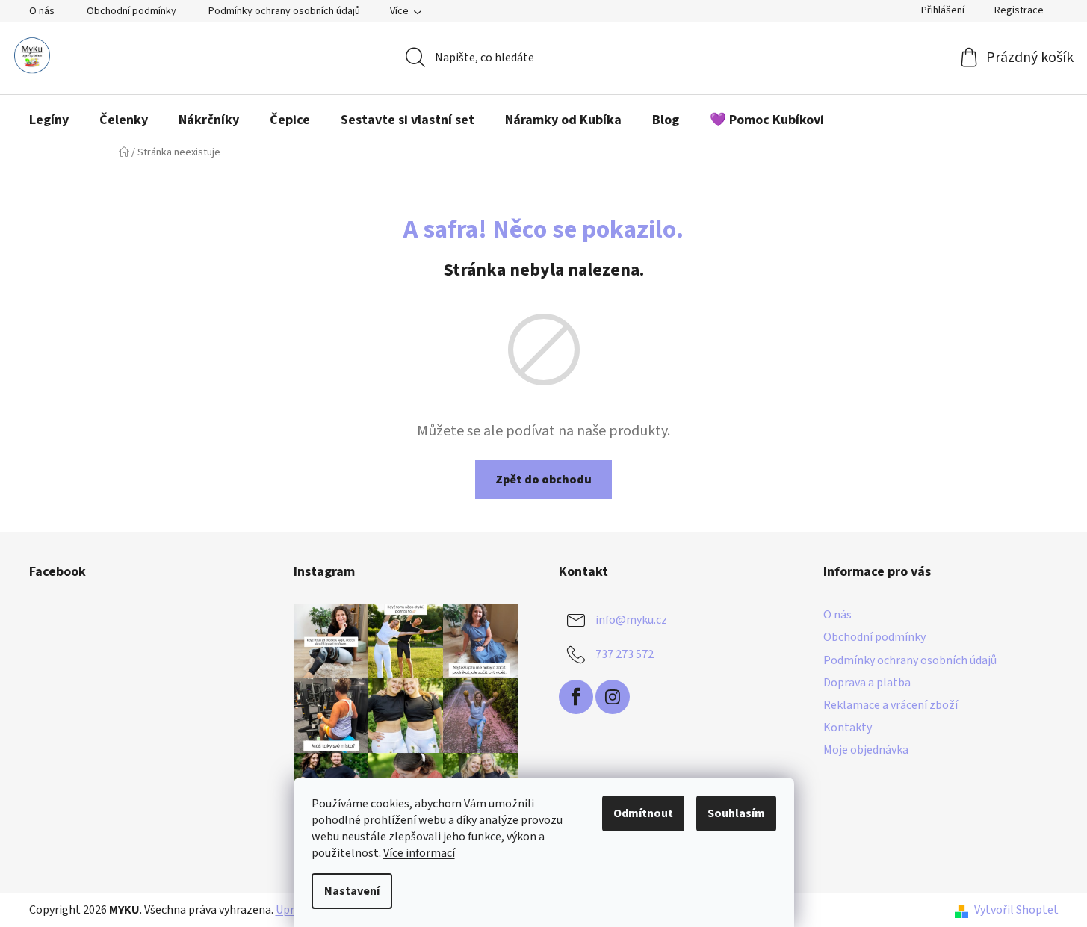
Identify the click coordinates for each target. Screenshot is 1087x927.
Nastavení (352, 891)
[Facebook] (576, 697)
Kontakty (847, 727)
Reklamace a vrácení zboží (890, 705)
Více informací (419, 853)
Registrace (1019, 10)
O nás (42, 11)
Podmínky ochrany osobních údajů (284, 11)
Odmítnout (643, 813)
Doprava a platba (867, 683)
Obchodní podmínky (131, 11)
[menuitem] (49, 120)
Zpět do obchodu (543, 479)
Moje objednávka (865, 750)
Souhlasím (736, 813)
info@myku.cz (631, 620)
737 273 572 (624, 654)
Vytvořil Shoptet (1016, 910)
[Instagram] (612, 697)
